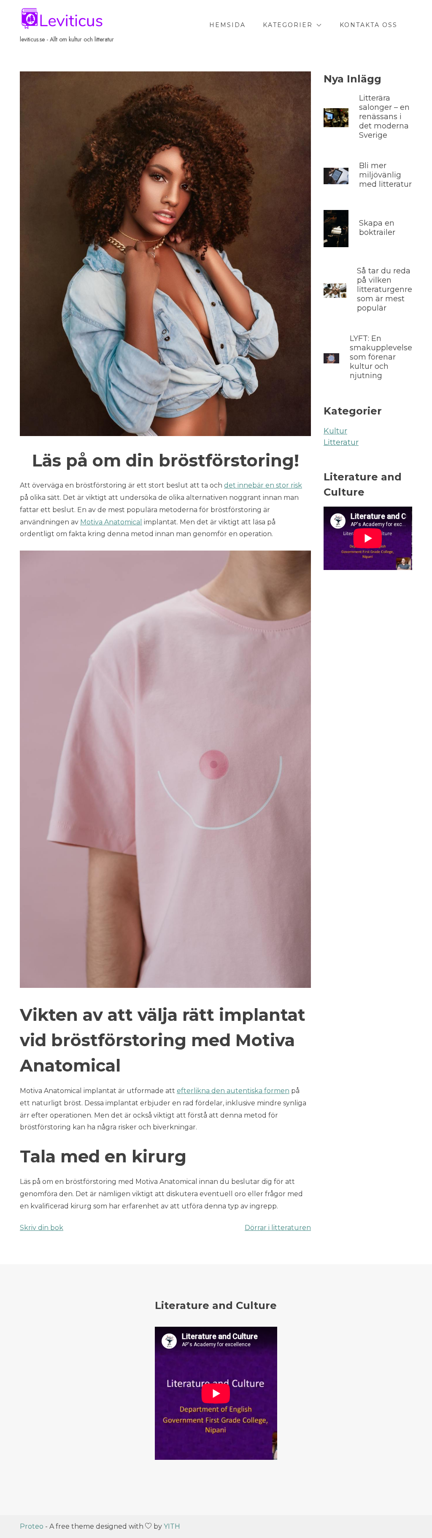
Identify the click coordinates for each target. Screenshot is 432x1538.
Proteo (31, 1526)
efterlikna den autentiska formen (233, 1091)
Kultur (335, 431)
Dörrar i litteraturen (278, 1228)
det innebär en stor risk (263, 485)
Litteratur (341, 442)
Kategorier (288, 25)
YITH (172, 1526)
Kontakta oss (368, 25)
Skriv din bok (41, 1228)
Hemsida (227, 25)
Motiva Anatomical (111, 522)
